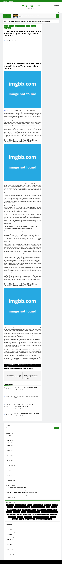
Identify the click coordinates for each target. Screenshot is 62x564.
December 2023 (10, 531)
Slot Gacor (20, 516)
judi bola (6, 368)
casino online (17, 507)
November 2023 (10, 534)
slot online (8, 470)
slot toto (21, 519)
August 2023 (9, 539)
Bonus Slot (9, 440)
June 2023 (9, 544)
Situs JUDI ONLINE (12, 514)
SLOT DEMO (53, 514)
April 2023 (8, 547)
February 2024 (9, 526)
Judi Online (17, 26)
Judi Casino (11, 26)
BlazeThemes (42, 562)
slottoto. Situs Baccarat (40, 519)
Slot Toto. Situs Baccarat (29, 519)
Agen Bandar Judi (10, 504)
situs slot (20, 514)
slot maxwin (45, 516)
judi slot (31, 368)
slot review (15, 519)
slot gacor (8, 467)
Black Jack (55, 504)
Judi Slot (28, 26)
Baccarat (29, 504)
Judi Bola (6, 26)
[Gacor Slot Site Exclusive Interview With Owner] (15, 16)
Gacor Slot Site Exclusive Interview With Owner (29, 15)
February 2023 (9, 552)
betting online (9, 435)
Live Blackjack (9, 457)
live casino (9, 460)
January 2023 (9, 554)
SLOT (47, 514)
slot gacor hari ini (28, 516)
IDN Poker (54, 507)
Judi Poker (23, 26)
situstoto (8, 462)
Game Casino (41, 507)
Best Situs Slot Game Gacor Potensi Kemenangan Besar (18, 490)
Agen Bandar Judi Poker (20, 504)
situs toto (34, 514)
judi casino (12, 368)
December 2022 (10, 557)
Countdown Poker (26, 507)
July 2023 (8, 542)
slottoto (8, 472)
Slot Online (53, 516)
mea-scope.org (31, 5)
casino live (10, 507)
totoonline (8, 475)
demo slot (34, 507)
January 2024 (9, 529)
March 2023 (9, 549)
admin (6, 38)
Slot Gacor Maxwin (37, 516)
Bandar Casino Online (37, 504)
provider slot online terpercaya (16, 183)
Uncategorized (7, 28)
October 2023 (9, 537)
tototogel (8, 477)
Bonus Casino (9, 437)
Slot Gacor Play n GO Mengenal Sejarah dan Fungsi (26, 413)
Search (56, 427)
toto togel (49, 519)
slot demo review (10, 465)
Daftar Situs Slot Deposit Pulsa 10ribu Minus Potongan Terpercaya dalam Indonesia (20, 365)
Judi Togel (33, 26)
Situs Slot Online (27, 514)
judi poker (25, 368)
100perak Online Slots (11, 497)
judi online (19, 368)
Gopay (48, 507)
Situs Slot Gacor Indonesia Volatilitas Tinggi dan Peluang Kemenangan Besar (22, 492)
